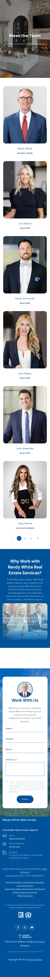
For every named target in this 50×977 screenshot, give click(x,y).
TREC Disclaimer (25, 895)
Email (9, 749)
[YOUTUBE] (31, 927)
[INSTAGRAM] (21, 655)
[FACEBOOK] (18, 927)
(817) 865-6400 (14, 846)
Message (10, 760)
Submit (25, 799)
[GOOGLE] (35, 655)
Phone (9, 739)
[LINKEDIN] (14, 655)
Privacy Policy (13, 791)
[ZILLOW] (28, 655)
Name (9, 728)
